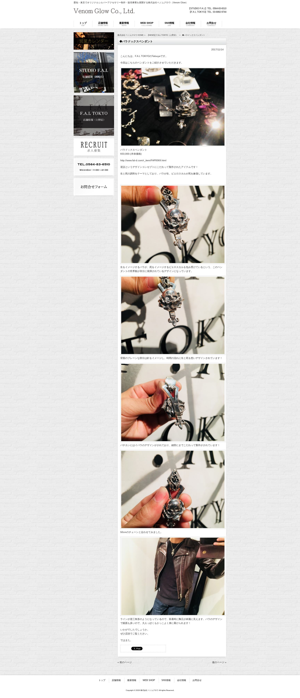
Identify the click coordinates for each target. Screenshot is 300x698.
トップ (102, 680)
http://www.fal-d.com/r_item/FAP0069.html (143, 160)
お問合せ (197, 680)
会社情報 (181, 680)
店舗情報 (116, 680)
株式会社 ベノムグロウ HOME (130, 35)
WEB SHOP (149, 680)
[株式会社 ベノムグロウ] (104, 12)
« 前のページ (125, 662)
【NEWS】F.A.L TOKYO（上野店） (162, 35)
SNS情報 (166, 680)
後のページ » (219, 662)
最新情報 (131, 680)
